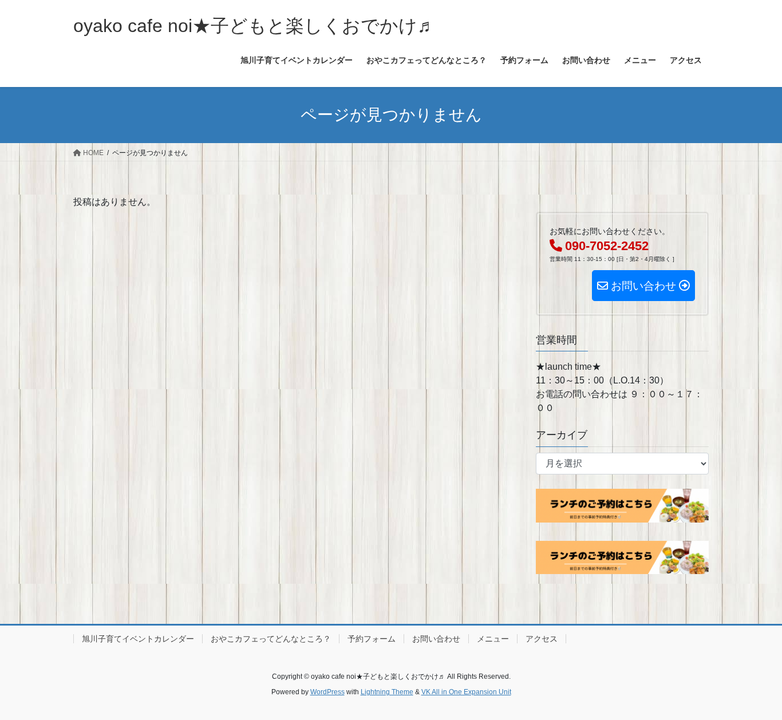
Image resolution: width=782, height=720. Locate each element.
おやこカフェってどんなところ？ (271, 638)
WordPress (327, 692)
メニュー (493, 638)
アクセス (542, 638)
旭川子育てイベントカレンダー (138, 638)
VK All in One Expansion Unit (466, 692)
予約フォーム (371, 638)
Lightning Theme (387, 692)
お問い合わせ (436, 638)
